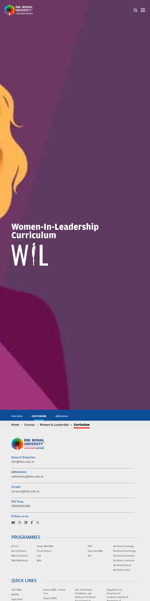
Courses (29, 425)
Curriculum (39, 416)
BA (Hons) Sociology (123, 546)
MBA (39, 560)
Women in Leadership (54, 425)
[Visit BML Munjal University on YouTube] (13, 522)
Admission (61, 416)
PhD (90, 546)
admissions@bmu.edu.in (27, 477)
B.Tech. (15, 546)
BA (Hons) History (122, 565)
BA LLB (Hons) (18, 551)
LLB (39, 555)
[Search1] (135, 10)
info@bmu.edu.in (22, 462)
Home (15, 425)
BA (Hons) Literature (124, 560)
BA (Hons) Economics (124, 555)
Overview (16, 416)
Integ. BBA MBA (45, 546)
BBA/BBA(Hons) (19, 560)
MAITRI (15, 594)
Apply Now (16, 599)
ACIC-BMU (16, 589)
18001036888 (20, 506)
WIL (90, 555)
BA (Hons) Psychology (124, 551)
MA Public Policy (121, 570)
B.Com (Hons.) (44, 551)
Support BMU (50, 598)
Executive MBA (95, 551)
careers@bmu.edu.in (25, 491)
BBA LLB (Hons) (19, 555)
